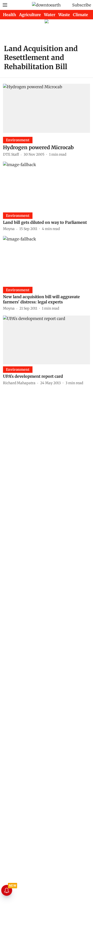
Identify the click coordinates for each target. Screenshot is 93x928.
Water (49, 14)
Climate (80, 14)
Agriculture (30, 14)
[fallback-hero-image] (46, 108)
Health (9, 14)
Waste (64, 14)
